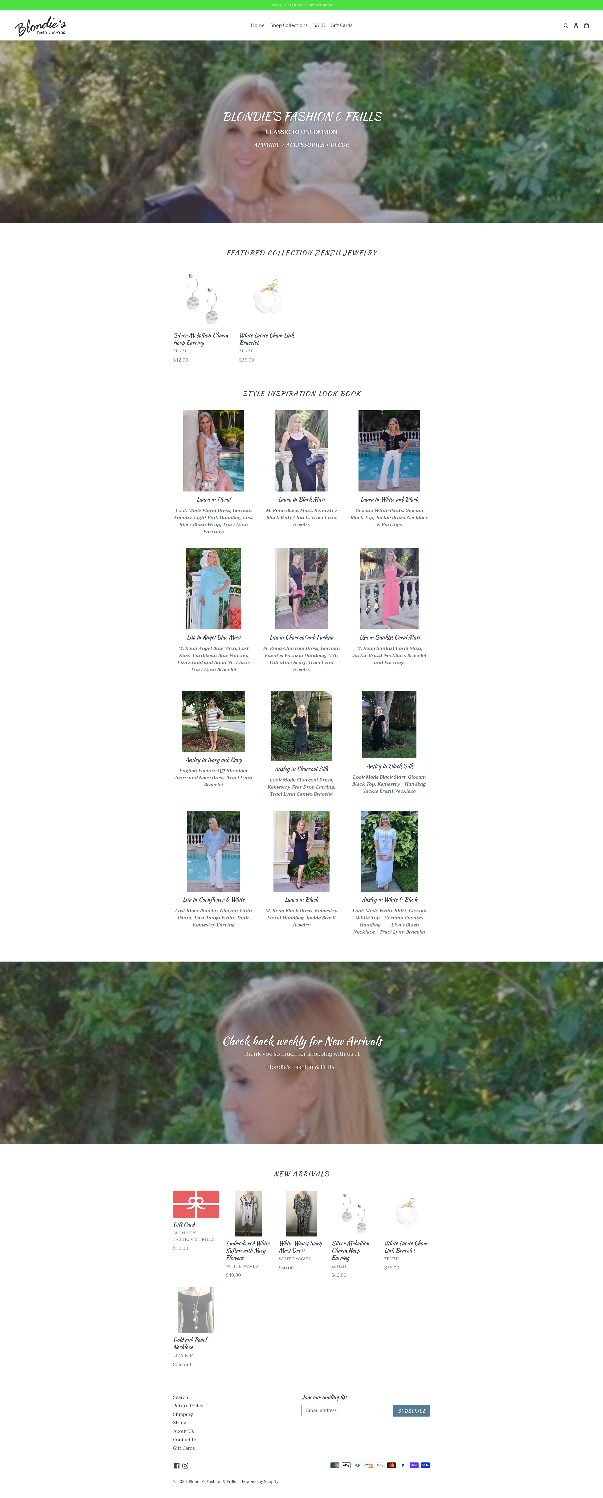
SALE (319, 25)
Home (258, 25)
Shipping (183, 1414)
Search (180, 1397)
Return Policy (188, 1406)
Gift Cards (341, 25)
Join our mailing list (324, 1397)
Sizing (179, 1423)
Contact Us (185, 1440)
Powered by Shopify (260, 1481)
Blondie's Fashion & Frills (212, 1481)
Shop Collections (289, 25)
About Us (183, 1431)
